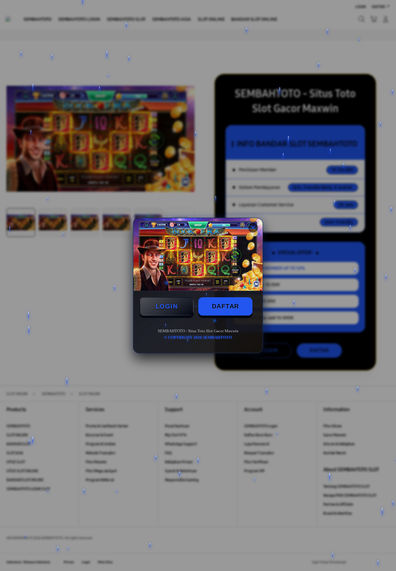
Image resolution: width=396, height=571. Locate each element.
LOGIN (167, 306)
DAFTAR (225, 306)
